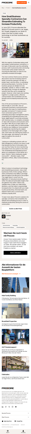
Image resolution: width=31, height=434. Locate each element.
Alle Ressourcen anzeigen (10, 274)
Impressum (23, 424)
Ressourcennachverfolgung (8, 227)
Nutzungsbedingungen (15, 424)
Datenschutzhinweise (5, 424)
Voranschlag (15, 225)
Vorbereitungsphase (20, 227)
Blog (3, 7)
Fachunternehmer (6, 225)
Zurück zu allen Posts (15, 208)
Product (8, 7)
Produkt (4, 13)
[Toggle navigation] (28, 2)
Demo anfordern (21, 2)
